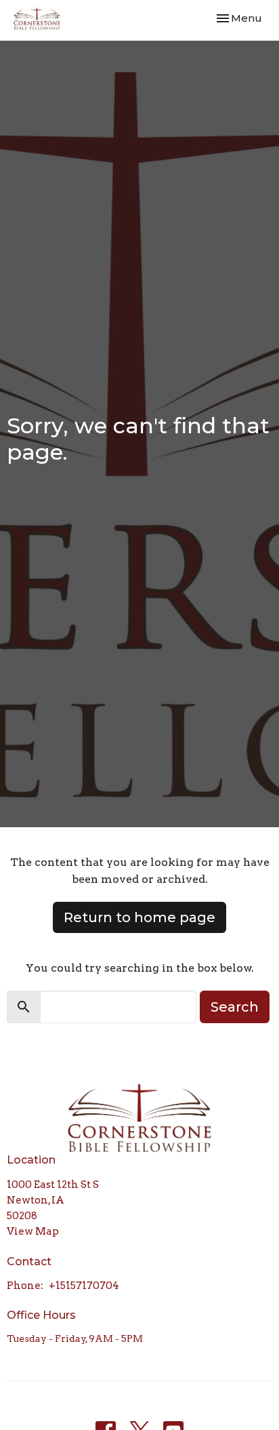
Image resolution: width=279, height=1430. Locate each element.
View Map (33, 1231)
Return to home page (139, 917)
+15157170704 (84, 1285)
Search (235, 1007)
